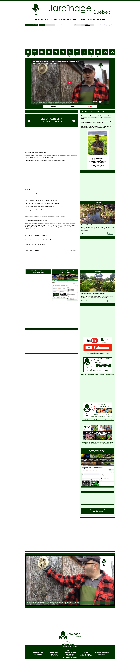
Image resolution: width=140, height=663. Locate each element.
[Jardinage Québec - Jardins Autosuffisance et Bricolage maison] (70, 645)
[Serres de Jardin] (41, 53)
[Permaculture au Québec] (70, 53)
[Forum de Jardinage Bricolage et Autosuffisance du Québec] (53, 107)
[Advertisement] (70, 37)
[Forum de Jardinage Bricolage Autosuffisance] (112, 53)
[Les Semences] (84, 53)
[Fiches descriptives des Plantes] (98, 53)
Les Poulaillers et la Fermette (48, 240)
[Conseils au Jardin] (91, 53)
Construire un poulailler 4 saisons (55, 216)
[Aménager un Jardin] (55, 53)
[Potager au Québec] (63, 53)
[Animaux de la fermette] (27, 53)
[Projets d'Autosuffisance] (48, 52)
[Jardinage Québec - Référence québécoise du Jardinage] (81, 15)
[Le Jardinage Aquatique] (34, 53)
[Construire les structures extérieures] (77, 52)
